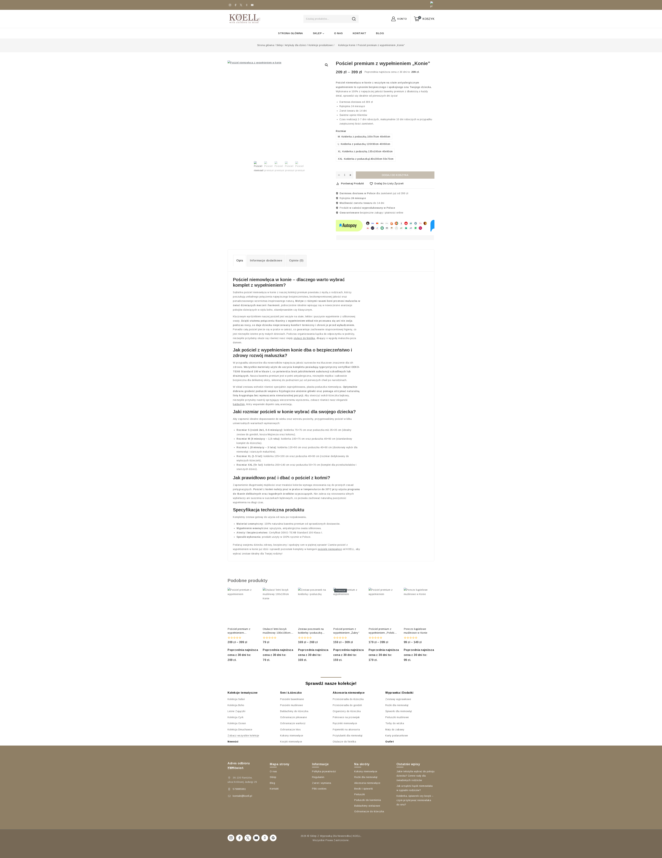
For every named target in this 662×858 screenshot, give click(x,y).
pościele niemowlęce (330, 549)
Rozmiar (341, 131)
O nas (338, 33)
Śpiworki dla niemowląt (398, 711)
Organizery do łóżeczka (347, 711)
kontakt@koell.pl (242, 796)
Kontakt (359, 33)
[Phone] (246, 5)
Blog (380, 33)
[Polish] (431, 5)
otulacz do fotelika (304, 338)
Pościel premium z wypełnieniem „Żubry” (346, 630)
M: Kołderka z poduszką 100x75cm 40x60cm (364, 136)
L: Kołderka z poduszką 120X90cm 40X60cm (364, 144)
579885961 (239, 789)
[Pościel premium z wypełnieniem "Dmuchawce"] (243, 606)
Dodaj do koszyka (395, 175)
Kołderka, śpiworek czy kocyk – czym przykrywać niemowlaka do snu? (415, 800)
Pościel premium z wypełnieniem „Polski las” (381, 631)
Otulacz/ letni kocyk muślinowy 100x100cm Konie (277, 631)
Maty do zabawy (394, 729)
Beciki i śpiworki (363, 788)
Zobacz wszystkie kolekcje (243, 735)
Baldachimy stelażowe (367, 805)
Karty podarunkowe (396, 735)
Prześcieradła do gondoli (347, 705)
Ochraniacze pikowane (293, 717)
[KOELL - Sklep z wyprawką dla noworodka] (245, 19)
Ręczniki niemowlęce (345, 723)
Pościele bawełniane (292, 699)
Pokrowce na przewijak (346, 717)
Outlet (389, 741)
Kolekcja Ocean (237, 723)
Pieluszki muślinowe (397, 717)
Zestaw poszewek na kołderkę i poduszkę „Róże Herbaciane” (311, 631)
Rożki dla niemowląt (397, 705)
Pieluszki (359, 794)
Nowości (233, 741)
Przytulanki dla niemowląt (348, 735)
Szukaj (355, 19)
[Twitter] (241, 5)
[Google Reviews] (273, 838)
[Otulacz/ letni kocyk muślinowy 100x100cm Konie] (278, 606)
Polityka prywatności (324, 771)
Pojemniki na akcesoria (346, 729)
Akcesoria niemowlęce (367, 783)
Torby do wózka (394, 723)
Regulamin (318, 777)
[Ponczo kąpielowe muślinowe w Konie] (419, 606)
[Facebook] (235, 5)
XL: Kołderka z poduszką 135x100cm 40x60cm (365, 151)
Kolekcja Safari (236, 699)
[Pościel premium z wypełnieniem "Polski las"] (384, 606)
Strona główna (290, 33)
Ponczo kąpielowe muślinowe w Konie (415, 630)
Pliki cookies (319, 788)
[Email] (252, 5)
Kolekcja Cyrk (236, 717)
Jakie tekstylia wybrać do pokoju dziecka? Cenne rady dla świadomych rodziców (415, 775)
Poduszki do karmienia (367, 800)
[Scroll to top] (653, 833)
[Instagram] (230, 5)
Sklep (273, 777)
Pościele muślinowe (291, 705)
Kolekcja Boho (236, 705)
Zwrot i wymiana (321, 783)
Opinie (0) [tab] (296, 260)
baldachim (239, 404)
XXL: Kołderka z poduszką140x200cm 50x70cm (366, 158)
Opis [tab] (239, 260)
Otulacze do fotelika (344, 741)
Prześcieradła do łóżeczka (348, 699)
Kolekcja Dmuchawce (240, 729)
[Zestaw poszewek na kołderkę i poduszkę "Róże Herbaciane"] (313, 606)
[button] (326, 65)
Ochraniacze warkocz (293, 723)
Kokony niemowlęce (291, 735)
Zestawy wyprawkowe (398, 699)
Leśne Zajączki (236, 711)
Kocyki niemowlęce (291, 741)
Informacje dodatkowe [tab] (266, 260)
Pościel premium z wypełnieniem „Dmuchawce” (239, 631)
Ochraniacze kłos (290, 729)
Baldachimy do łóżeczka (294, 711)
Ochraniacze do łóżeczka (369, 811)
